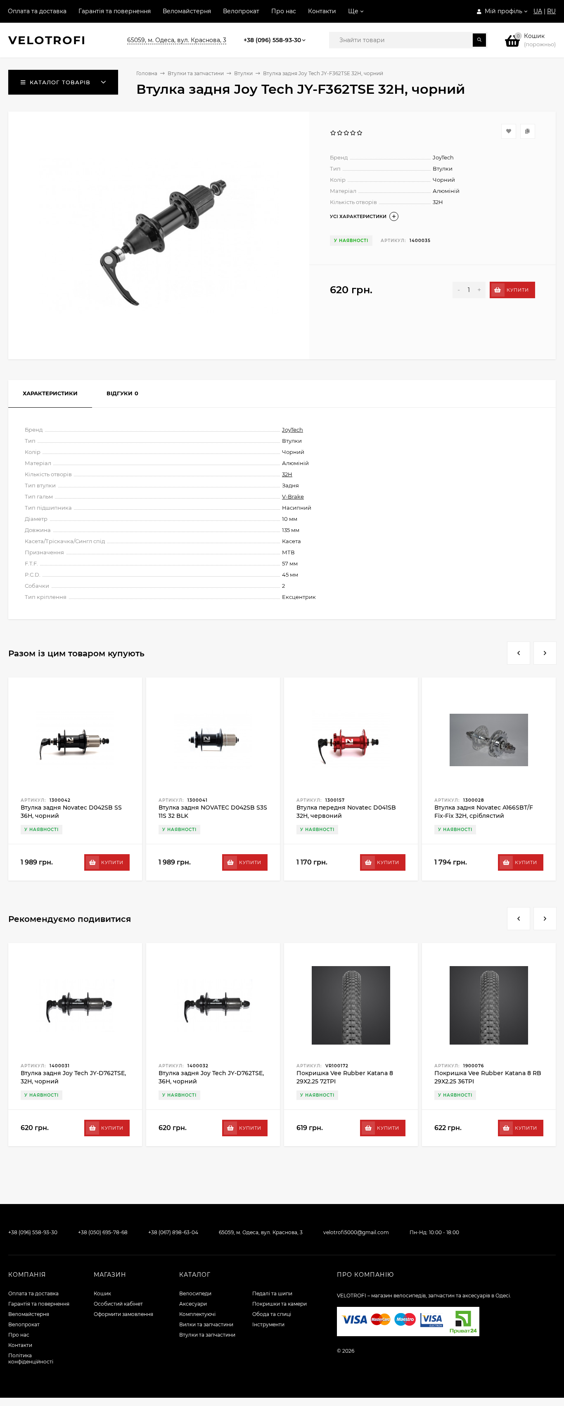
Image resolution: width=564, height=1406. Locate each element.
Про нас (283, 11)
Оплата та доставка (37, 11)
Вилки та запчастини (206, 1324)
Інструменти (268, 1324)
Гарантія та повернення (114, 11)
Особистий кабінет (118, 1304)
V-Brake (293, 496)
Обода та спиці (271, 1314)
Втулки (243, 73)
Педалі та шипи (272, 1293)
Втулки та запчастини (196, 73)
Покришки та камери (279, 1304)
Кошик (102, 1293)
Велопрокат (241, 11)
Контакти (322, 11)
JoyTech (292, 429)
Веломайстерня (187, 11)
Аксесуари (193, 1304)
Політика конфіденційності (30, 1358)
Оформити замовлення (123, 1314)
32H (287, 474)
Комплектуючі (197, 1314)
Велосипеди (195, 1293)
